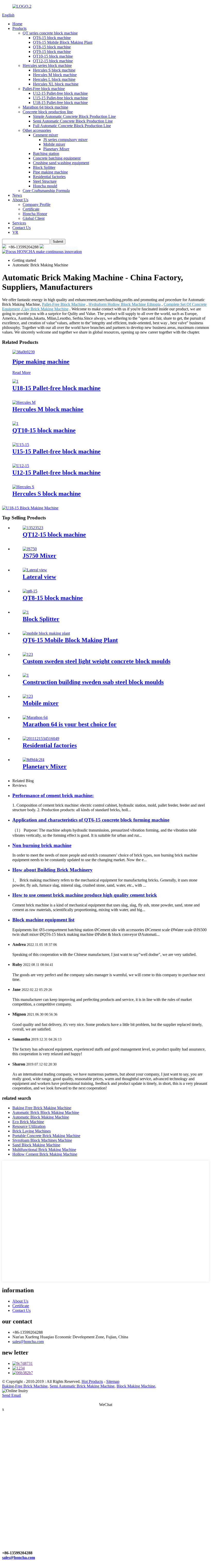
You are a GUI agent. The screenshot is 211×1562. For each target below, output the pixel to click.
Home (17, 24)
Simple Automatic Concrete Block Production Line (74, 116)
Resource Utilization (29, 1126)
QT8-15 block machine (52, 47)
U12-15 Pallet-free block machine (60, 93)
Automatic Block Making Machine (40, 1117)
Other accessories (37, 130)
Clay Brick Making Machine (45, 309)
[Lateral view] (35, 570)
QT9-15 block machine (52, 51)
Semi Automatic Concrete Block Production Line (73, 121)
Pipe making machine (50, 172)
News (17, 195)
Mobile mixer (54, 144)
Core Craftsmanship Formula (46, 190)
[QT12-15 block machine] (33, 528)
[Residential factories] (41, 738)
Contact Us (21, 227)
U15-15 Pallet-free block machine (60, 98)
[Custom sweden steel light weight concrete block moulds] (28, 654)
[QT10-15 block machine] (15, 423)
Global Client (34, 218)
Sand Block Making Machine (36, 1145)
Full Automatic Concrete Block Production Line (72, 126)
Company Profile (36, 204)
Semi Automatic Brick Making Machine (82, 1386)
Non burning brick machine (41, 845)
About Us (20, 200)
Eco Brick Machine (28, 1122)
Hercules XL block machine (55, 84)
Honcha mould (45, 186)
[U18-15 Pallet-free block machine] (15, 381)
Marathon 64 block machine (45, 107)
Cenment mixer (45, 135)
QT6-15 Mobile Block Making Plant (62, 42)
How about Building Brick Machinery (52, 869)
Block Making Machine (136, 1386)
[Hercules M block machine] (24, 402)
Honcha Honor (35, 214)
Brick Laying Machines (31, 1131)
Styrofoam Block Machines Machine (42, 1140)
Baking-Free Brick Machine (25, 1386)
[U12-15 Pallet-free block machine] (20, 466)
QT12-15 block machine (53, 61)
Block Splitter (44, 167)
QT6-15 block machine (52, 38)
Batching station (46, 153)
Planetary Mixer (56, 149)
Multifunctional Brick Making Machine (44, 1149)
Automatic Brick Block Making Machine (45, 1112)
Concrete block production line (48, 112)
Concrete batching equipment (57, 158)
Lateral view (39, 576)
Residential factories (49, 176)
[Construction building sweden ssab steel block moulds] (26, 675)
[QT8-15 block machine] (30, 591)
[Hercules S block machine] (23, 487)
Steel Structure (45, 181)
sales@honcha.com (61, 247)
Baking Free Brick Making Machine (41, 1108)
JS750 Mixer (39, 555)
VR (15, 232)
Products (19, 28)
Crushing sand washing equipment (61, 163)
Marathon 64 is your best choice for (70, 724)
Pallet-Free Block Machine (63, 304)
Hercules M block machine (55, 75)
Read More (21, 372)
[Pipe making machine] (23, 352)
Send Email (11, 1395)
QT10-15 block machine (53, 56)
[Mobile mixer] (28, 696)
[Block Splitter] (26, 612)
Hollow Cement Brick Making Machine (44, 1154)
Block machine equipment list (43, 919)
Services (19, 223)
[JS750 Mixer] (30, 549)
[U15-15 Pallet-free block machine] (20, 444)
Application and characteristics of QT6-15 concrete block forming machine (90, 820)
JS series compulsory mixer (65, 139)
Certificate (31, 209)
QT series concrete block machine (50, 33)
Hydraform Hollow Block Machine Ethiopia (125, 304)
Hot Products (92, 1381)
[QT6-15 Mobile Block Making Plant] (46, 633)
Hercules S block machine (54, 70)
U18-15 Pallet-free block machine (60, 102)
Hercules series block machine (47, 65)
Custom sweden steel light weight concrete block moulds (96, 661)
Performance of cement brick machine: (53, 795)
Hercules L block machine (54, 79)
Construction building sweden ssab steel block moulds (93, 682)
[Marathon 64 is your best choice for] (35, 717)
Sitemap (112, 1381)
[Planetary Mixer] (33, 759)
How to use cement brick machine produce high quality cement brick (84, 895)
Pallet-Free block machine (44, 88)
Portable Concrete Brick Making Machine (46, 1135)
